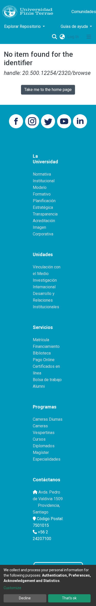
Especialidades (46, 459)
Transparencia (45, 214)
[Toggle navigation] (89, 37)
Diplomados (44, 445)
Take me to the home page (48, 89)
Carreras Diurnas (47, 419)
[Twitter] (48, 121)
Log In (73, 36)
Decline (25, 598)
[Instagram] (32, 121)
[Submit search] (54, 36)
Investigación (45, 280)
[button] (62, 37)
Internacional (44, 286)
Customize (12, 588)
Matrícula (41, 339)
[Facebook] (16, 121)
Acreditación (44, 220)
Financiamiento (46, 346)
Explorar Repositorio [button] (23, 26)
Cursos (39, 439)
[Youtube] (64, 121)
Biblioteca (42, 353)
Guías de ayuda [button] (75, 26)
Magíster (41, 452)
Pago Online (44, 359)
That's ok (69, 598)
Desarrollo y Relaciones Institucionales (46, 300)
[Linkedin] (80, 121)
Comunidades (83, 11)
